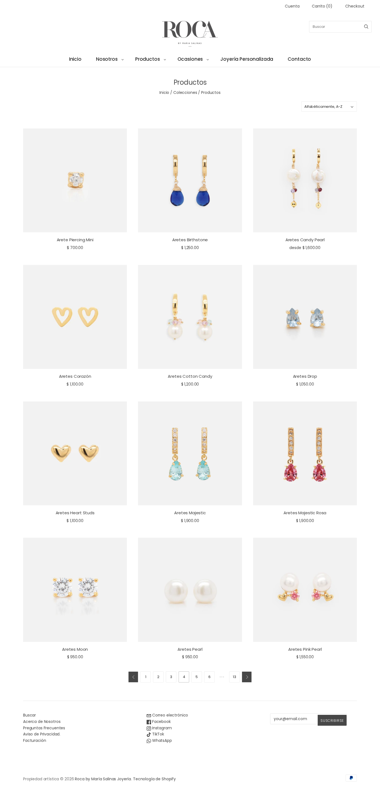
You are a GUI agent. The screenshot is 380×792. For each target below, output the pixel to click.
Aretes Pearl (189, 649)
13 (234, 676)
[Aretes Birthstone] (190, 180)
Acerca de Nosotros (41, 721)
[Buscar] (366, 27)
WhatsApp (161, 740)
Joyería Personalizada (246, 59)
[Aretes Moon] (75, 590)
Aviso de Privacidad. (41, 734)
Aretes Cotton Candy (190, 376)
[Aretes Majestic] (190, 453)
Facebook (161, 721)
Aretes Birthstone (190, 240)
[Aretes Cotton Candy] (190, 317)
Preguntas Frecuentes (44, 728)
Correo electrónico (169, 715)
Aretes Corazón (75, 376)
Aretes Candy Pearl (305, 240)
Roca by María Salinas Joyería (103, 779)
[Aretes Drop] (305, 317)
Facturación (34, 740)
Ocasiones (190, 59)
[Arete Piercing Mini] (75, 180)
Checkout (354, 6)
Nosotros (107, 59)
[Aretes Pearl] (190, 590)
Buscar (29, 715)
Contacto (299, 59)
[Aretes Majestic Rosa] (305, 453)
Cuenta (292, 6)
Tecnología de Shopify (154, 779)
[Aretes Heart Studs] (75, 453)
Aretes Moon (75, 649)
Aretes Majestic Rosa (304, 513)
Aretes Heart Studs (75, 513)
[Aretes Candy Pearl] (305, 180)
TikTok (157, 734)
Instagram (161, 728)
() (322, 6)
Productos (147, 59)
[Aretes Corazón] (75, 317)
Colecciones (185, 92)
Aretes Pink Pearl (305, 649)
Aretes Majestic (190, 513)
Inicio (75, 59)
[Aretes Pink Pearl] (305, 590)
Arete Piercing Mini (75, 240)
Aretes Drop (305, 376)
